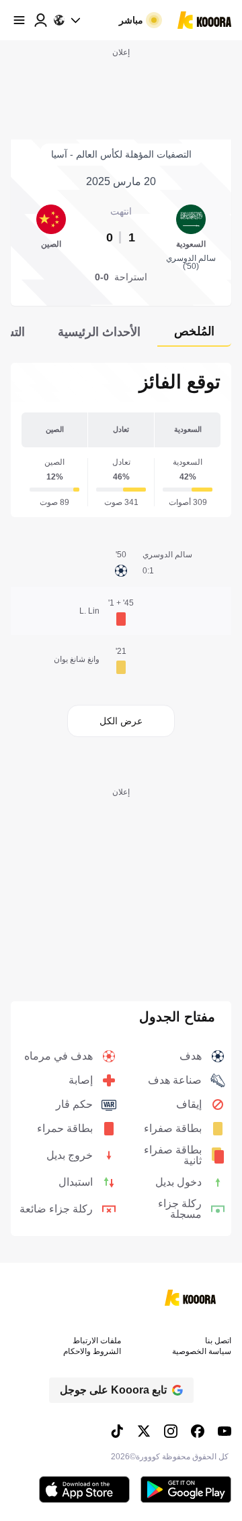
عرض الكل (121, 721)
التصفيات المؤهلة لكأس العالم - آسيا (121, 154)
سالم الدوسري (167, 554)
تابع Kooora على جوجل (113, 1390)
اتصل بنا (218, 1340)
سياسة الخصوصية (201, 1351)
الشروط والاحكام (92, 1351)
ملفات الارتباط (97, 1340)
